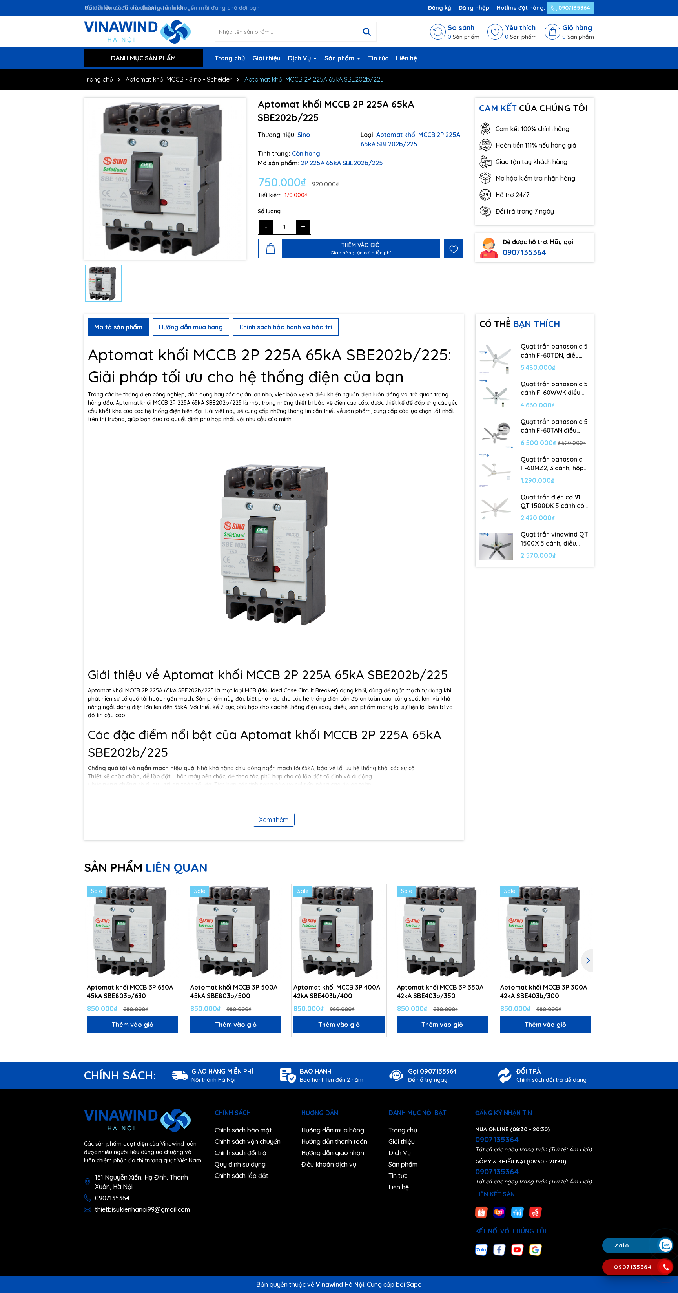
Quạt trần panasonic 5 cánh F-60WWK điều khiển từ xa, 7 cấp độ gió (554, 388)
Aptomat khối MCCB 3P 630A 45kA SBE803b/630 (130, 991)
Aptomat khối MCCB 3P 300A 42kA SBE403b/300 (543, 991)
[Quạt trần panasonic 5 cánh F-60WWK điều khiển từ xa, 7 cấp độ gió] (496, 396)
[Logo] (137, 31)
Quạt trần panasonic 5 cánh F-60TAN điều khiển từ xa (554, 426)
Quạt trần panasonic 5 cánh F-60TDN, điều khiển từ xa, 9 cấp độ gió (554, 351)
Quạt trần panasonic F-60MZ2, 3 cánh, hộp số (552, 464)
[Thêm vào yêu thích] (453, 248)
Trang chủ (230, 58)
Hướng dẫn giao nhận (332, 1153)
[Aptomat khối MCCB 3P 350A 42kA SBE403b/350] (442, 931)
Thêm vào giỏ (132, 1024)
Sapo (414, 1284)
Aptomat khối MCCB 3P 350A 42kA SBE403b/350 (440, 991)
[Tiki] (517, 1212)
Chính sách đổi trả (240, 1153)
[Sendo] (535, 1212)
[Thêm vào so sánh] (171, 906)
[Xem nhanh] (171, 920)
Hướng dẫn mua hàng (332, 1130)
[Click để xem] (165, 179)
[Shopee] (481, 1212)
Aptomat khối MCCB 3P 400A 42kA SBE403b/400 (336, 991)
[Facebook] (499, 1249)
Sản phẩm (340, 58)
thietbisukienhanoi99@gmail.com (142, 1209)
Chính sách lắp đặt (241, 1176)
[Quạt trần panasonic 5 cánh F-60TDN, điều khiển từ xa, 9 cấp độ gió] (496, 358)
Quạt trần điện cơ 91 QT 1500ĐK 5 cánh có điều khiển (552, 501)
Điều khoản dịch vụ (328, 1164)
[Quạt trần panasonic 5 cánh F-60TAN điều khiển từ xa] (496, 433)
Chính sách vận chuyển (248, 1141)
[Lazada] (499, 1212)
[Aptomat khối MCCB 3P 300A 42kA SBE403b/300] (545, 931)
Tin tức (378, 58)
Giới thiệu (266, 58)
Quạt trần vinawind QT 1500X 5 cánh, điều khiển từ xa (554, 539)
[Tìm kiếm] (367, 32)
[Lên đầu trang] (665, 1199)
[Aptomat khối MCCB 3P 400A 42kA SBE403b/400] (339, 931)
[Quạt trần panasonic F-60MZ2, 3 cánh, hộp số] (496, 471)
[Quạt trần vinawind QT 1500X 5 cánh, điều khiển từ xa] (496, 546)
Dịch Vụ (300, 58)
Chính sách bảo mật (243, 1130)
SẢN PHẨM (146, 867)
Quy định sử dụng (240, 1164)
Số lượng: (270, 211)
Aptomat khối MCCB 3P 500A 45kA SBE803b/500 (233, 991)
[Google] (535, 1249)
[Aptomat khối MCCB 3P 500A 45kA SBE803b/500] (235, 931)
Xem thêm (273, 820)
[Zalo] (481, 1249)
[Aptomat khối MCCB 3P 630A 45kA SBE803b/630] (132, 931)
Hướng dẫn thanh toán (334, 1141)
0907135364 (573, 7)
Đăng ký (439, 7)
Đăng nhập (474, 7)
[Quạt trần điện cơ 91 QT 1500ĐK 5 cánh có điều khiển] (496, 509)
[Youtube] (517, 1249)
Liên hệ (406, 58)
